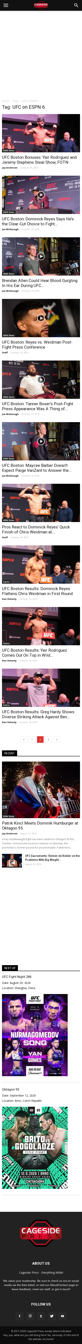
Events (6, 581)
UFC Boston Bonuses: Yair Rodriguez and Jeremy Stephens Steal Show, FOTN (39, 160)
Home (5, 101)
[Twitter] (52, 1316)
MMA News (8, 150)
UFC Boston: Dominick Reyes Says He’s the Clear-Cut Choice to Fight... (38, 221)
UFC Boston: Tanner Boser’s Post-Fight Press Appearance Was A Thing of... (37, 406)
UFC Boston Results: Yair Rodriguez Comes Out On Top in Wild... (34, 653)
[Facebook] (19, 1316)
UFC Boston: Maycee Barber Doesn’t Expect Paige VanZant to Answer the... (37, 468)
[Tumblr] (41, 1316)
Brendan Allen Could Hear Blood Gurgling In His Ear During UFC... (39, 283)
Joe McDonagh (10, 229)
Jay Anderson (10, 167)
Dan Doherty (9, 598)
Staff (5, 352)
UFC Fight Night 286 (16, 977)
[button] (76, 5)
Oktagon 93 (10, 1089)
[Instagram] (30, 1316)
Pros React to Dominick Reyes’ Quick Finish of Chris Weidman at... (36, 529)
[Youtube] (62, 1316)
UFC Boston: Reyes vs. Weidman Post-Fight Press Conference (37, 345)
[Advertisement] (41, 54)
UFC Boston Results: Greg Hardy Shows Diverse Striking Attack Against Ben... (38, 714)
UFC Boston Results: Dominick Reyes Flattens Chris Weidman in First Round (37, 591)
